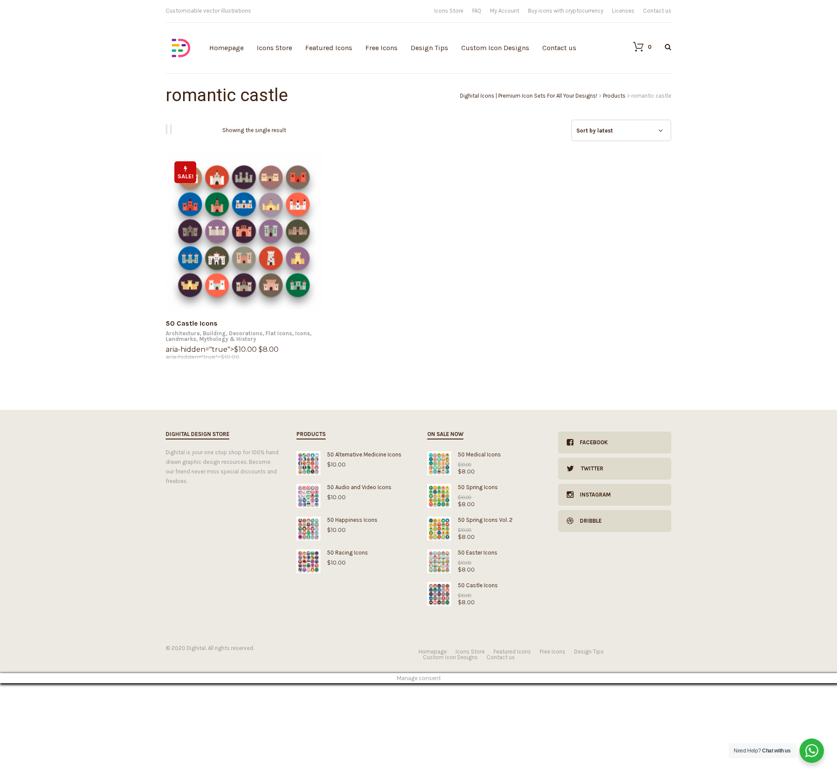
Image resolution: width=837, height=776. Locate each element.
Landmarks (181, 339)
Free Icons (381, 48)
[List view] (172, 129)
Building (214, 333)
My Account (504, 11)
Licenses (623, 11)
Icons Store (448, 11)
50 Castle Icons (192, 323)
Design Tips (429, 48)
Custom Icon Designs (495, 48)
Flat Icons (278, 333)
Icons (302, 333)
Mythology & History (227, 339)
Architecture (183, 333)
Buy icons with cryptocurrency (565, 11)
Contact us (657, 11)
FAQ (476, 11)
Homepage (226, 48)
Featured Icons (328, 48)
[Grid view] (168, 129)
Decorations (245, 333)
